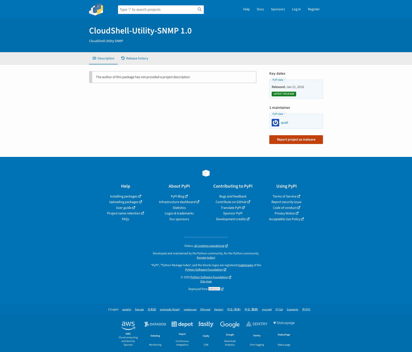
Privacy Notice (285, 213)
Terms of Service (285, 196)
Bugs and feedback (233, 196)
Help (246, 9)
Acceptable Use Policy (284, 219)
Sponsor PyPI (232, 213)
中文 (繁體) (251, 309)
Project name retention (123, 213)
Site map (206, 281)
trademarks (245, 265)
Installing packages (124, 196)
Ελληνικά (205, 309)
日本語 (152, 309)
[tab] (103, 58)
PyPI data (278, 80)
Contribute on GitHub (231, 202)
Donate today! (206, 257)
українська (190, 309)
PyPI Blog (177, 196)
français (139, 309)
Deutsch (218, 309)
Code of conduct (285, 207)
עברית (279, 309)
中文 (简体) (234, 309)
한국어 (306, 309)
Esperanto (292, 309)
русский (267, 309)
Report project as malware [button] (296, 139)
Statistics (179, 207)
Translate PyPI (231, 207)
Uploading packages (123, 202)
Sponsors (278, 9)
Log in (296, 9)
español (126, 309)
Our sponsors (179, 219)
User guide (124, 207)
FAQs (125, 219)
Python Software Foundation (204, 269)
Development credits (231, 219)
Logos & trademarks (179, 213)
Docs (260, 9)
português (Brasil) (170, 309)
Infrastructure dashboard (177, 202)
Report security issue (286, 202)
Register (314, 9)
